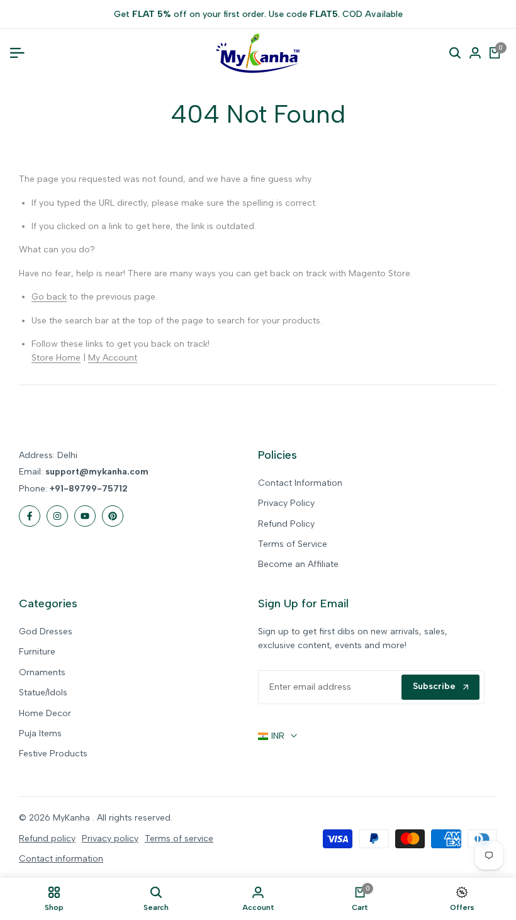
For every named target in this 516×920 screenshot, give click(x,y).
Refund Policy (286, 524)
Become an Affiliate (298, 564)
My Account (112, 357)
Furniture (37, 651)
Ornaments (42, 672)
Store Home (56, 357)
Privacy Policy (286, 503)
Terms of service (179, 838)
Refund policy (47, 838)
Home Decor (45, 713)
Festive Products (53, 753)
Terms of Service (292, 544)
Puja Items (40, 733)
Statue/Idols (43, 692)
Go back (49, 296)
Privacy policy (110, 838)
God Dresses (45, 631)
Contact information (61, 858)
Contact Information (300, 483)
